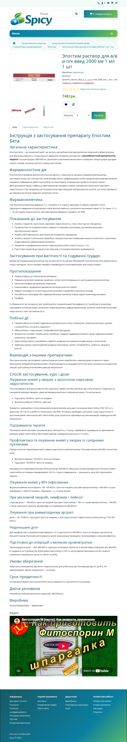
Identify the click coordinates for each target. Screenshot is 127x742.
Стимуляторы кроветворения (27, 46)
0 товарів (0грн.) (102, 13)
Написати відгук (98, 89)
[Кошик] (112, 2)
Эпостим (52, 46)
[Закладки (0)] (108, 2)
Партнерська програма (76, 704)
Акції (67, 708)
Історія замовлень (102, 704)
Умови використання (20, 722)
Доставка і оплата (18, 701)
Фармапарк (78, 72)
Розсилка (97, 712)
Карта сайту (43, 708)
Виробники (70, 701)
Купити (98, 115)
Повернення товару (47, 704)
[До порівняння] (73, 104)
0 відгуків (84, 89)
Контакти (14, 704)
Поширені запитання (20, 715)
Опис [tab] (14, 127)
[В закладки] (66, 104)
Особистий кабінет (102, 701)
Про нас (13, 719)
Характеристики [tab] (30, 127)
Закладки (98, 708)
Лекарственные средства (34, 43)
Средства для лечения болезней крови (71, 43)
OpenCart (25, 734)
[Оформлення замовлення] (116, 2)
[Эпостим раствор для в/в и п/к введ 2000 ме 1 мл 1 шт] (34, 78)
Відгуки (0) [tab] (48, 127)
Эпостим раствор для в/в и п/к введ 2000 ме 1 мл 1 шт (88, 46)
